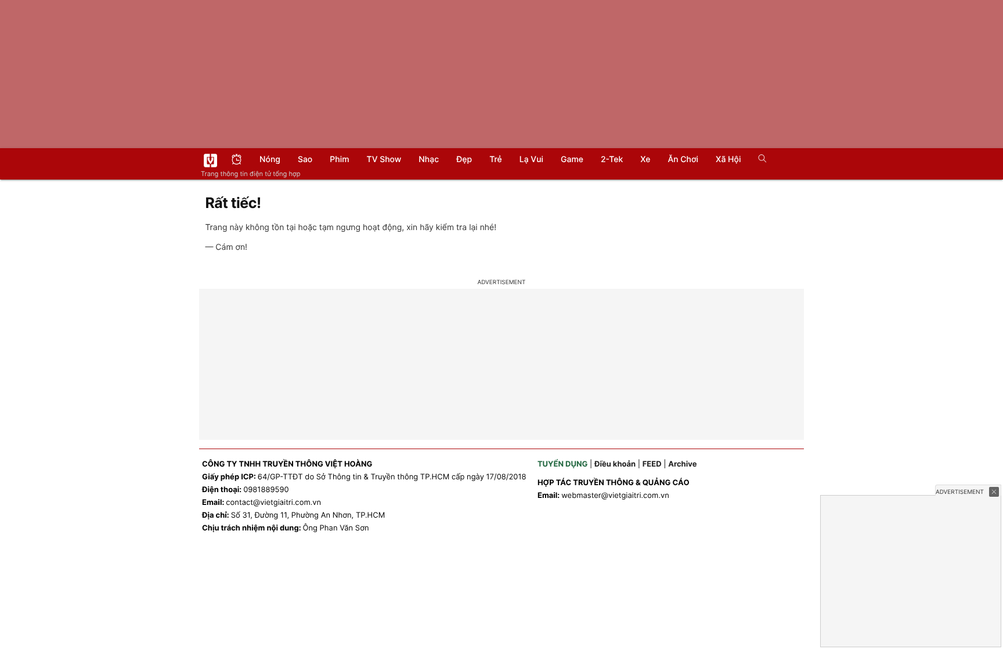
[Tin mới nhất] (236, 160)
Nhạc (428, 159)
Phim (339, 159)
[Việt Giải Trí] (210, 160)
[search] (758, 159)
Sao (305, 159)
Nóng (269, 159)
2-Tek (612, 159)
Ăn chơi (683, 159)
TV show (384, 159)
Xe (645, 159)
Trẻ (495, 159)
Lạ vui (531, 159)
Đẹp (464, 159)
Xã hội (728, 159)
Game (572, 159)
